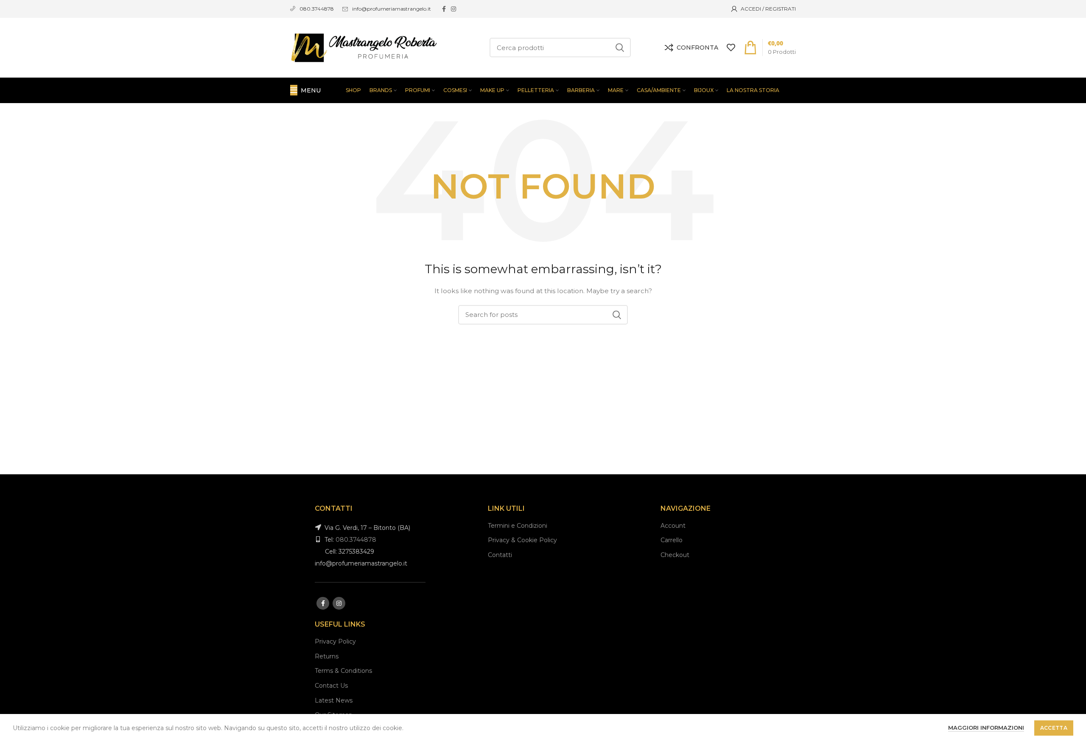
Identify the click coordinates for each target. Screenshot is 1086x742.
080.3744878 (356, 539)
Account (673, 525)
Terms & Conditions (343, 671)
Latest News (334, 700)
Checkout (675, 555)
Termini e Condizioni (517, 525)
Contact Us (331, 685)
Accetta (1053, 728)
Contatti (500, 555)
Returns (327, 656)
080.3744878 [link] (316, 9)
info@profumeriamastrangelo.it (391, 9)
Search (619, 47)
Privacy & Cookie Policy (522, 540)
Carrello (672, 540)
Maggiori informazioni (986, 727)
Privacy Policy (335, 641)
